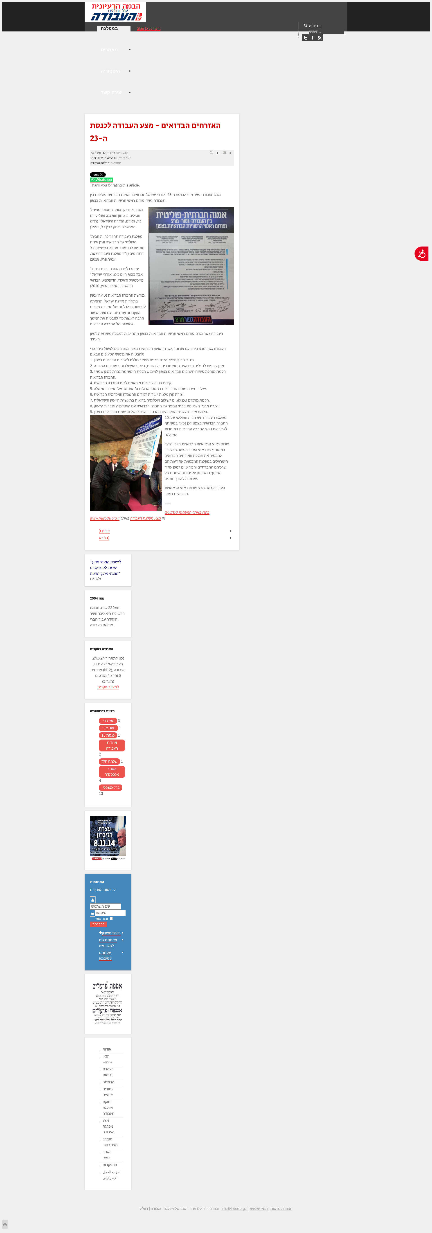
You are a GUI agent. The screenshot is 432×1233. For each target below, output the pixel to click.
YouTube (319, 38)
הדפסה (211, 152)
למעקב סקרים (108, 687)
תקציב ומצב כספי (111, 1142)
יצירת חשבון (111, 933)
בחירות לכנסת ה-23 (102, 153)
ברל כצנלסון (110, 787)
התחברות (98, 924)
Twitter (305, 38)
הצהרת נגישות (108, 1072)
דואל (224, 152)
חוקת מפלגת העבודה (108, 1107)
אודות (107, 1049)
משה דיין (108, 721)
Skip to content (148, 28)
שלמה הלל (109, 761)
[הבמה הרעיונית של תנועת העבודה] (115, 11)
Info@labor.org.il (234, 1209)
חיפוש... (315, 26)
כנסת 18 (108, 735)
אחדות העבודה (112, 745)
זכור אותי (101, 919)
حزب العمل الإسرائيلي (111, 1175)
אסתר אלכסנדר (112, 772)
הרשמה (108, 1082)
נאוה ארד (108, 728)
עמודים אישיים (108, 1092)
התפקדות (110, 1165)
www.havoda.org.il (104, 518)
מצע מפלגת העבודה (145, 518)
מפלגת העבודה (100, 163)
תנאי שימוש (107, 1059)
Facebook (312, 38)
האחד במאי (107, 1155)
